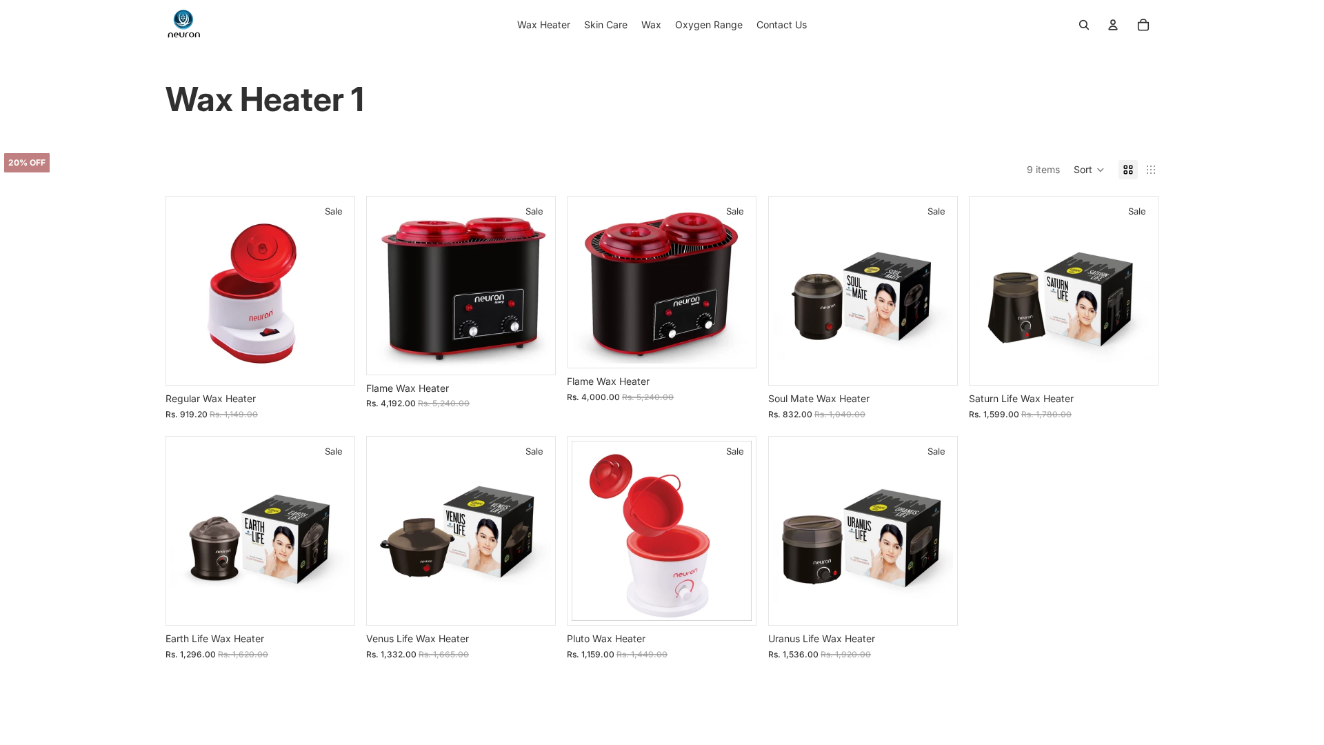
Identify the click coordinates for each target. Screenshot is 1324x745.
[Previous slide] (186, 291)
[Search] (1084, 25)
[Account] (1113, 25)
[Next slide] (334, 291)
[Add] (333, 364)
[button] (1089, 170)
